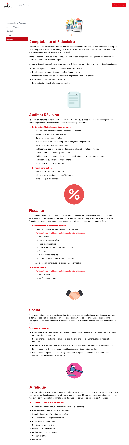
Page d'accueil (23, 5)
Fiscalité (9, 31)
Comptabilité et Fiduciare (16, 23)
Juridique (10, 39)
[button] (74, 25)
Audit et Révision (12, 27)
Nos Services (119, 5)
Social (8, 35)
